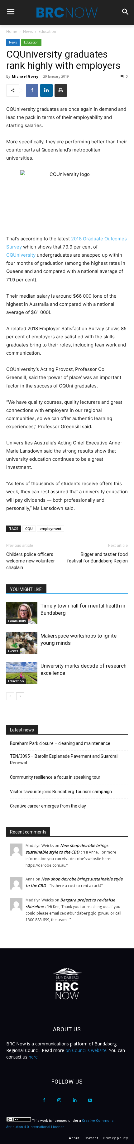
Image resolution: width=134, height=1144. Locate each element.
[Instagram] (59, 1100)
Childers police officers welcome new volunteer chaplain (30, 560)
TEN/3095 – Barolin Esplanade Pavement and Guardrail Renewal (64, 759)
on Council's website (86, 1050)
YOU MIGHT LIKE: (26, 589)
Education (47, 31)
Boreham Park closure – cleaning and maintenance (60, 743)
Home (11, 31)
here (33, 1057)
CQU (29, 528)
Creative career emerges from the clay (48, 805)
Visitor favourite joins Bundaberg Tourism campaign (61, 791)
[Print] (61, 90)
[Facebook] (32, 90)
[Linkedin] (46, 90)
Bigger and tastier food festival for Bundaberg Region (97, 557)
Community (17, 621)
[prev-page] (10, 696)
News (28, 31)
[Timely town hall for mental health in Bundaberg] (21, 613)
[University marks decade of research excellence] (21, 673)
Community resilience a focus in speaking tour (55, 777)
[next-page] (20, 696)
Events (13, 651)
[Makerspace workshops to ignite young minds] (21, 643)
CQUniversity (21, 255)
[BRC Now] (67, 12)
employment (50, 528)
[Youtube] (90, 1100)
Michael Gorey (25, 76)
